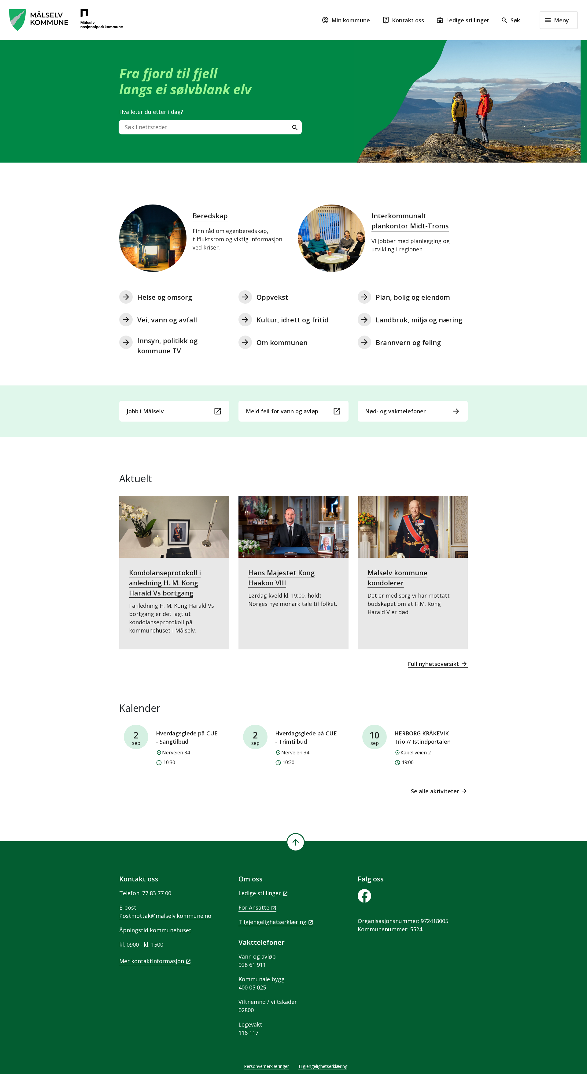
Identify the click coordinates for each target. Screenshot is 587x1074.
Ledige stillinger (259, 893)
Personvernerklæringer (266, 1066)
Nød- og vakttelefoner (412, 411)
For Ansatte (253, 907)
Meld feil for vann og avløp (293, 411)
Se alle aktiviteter (439, 791)
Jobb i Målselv (174, 411)
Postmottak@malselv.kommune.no (165, 915)
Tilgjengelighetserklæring (272, 922)
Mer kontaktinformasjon (151, 961)
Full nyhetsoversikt (438, 663)
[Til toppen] (295, 842)
